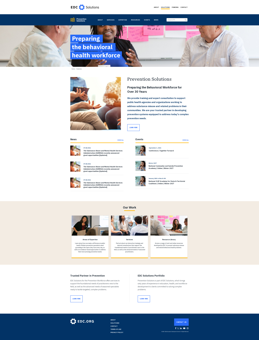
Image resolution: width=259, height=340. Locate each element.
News (156, 20)
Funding (175, 7)
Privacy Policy (116, 332)
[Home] (85, 7)
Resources (135, 20)
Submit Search (185, 20)
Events (147, 20)
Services (110, 20)
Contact (184, 7)
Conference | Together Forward (161, 151)
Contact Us (181, 322)
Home (73, 69)
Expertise (122, 20)
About (156, 7)
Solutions (165, 7)
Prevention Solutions (83, 20)
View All (120, 140)
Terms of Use (115, 329)
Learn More (76, 299)
